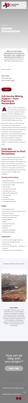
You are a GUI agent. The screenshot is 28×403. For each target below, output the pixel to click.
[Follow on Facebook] (17, 398)
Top (25, 392)
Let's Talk (14, 368)
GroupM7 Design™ (16, 394)
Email (13, 80)
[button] (27, 301)
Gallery (6, 89)
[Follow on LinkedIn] (20, 398)
